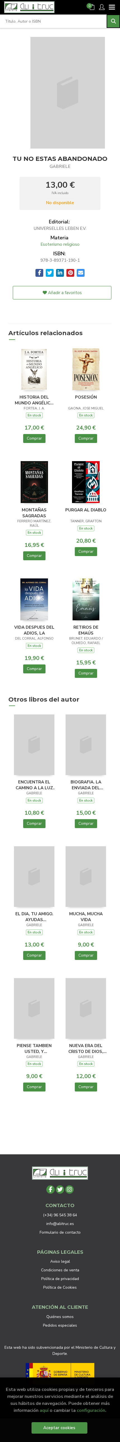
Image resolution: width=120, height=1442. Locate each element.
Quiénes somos (60, 1316)
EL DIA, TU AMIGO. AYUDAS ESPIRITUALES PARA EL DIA (34, 916)
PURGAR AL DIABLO (85, 510)
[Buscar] (113, 21)
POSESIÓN (86, 397)
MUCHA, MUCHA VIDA (86, 916)
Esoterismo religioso (60, 244)
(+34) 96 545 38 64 (60, 1215)
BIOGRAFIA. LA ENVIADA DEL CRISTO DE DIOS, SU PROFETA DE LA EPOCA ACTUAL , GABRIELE (86, 784)
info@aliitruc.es (60, 1223)
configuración (91, 1410)
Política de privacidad (60, 1278)
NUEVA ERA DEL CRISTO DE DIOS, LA (85, 1048)
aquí (44, 1410)
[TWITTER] (60, 1189)
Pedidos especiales (60, 1325)
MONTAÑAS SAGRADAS (34, 512)
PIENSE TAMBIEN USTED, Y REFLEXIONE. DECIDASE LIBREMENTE (34, 1048)
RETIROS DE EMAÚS (86, 630)
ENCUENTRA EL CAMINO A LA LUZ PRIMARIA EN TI (34, 784)
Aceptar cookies (59, 1428)
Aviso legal (60, 1261)
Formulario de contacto (60, 1232)
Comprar (34, 438)
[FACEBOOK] (50, 1189)
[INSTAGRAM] (69, 1189)
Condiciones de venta (60, 1270)
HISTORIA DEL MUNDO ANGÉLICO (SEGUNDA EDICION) (34, 400)
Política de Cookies (60, 1287)
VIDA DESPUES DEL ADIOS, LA (34, 630)
